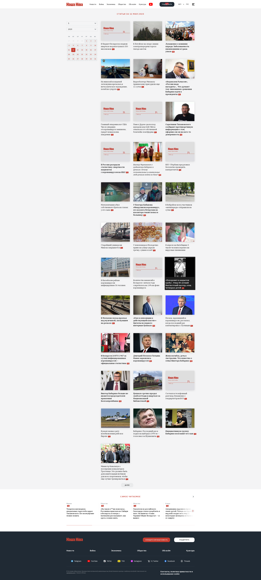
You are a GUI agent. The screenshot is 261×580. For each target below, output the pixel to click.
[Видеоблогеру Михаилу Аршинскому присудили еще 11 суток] (147, 77)
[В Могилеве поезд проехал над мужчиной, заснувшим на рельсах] (115, 311)
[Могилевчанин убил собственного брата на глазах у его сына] (115, 199)
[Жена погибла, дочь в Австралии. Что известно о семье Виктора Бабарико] (180, 349)
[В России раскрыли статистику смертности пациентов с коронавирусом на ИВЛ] (115, 159)
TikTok (109, 561)
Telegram (77, 561)
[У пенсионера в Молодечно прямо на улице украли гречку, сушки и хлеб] (147, 236)
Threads (187, 561)
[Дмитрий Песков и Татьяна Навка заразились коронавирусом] (147, 349)
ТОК (123, 561)
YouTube (94, 561)
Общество (122, 4)
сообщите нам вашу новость (156, 540)
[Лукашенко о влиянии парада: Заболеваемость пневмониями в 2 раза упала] (180, 37)
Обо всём (132, 4)
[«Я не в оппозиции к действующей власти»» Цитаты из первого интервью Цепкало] (147, 311)
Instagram (138, 561)
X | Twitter (154, 561)
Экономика (111, 4)
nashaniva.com (70, 573)
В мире (167, 503)
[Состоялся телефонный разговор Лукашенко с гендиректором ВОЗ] (180, 386)
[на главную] (74, 4)
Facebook (171, 561)
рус (187, 4)
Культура (142, 4)
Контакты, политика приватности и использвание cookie (176, 572)
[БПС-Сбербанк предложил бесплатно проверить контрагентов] (180, 159)
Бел (179, 4)
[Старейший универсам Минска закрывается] (115, 236)
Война (101, 4)
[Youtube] (151, 4)
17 (167, 506)
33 (68, 506)
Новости (93, 4)
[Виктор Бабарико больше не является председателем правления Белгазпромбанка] (115, 386)
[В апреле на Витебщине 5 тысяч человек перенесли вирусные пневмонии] (180, 236)
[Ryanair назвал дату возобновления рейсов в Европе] (115, 422)
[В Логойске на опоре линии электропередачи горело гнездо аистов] (147, 37)
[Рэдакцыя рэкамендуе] (193, 496)
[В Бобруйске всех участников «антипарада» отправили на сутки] (180, 199)
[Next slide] (193, 511)
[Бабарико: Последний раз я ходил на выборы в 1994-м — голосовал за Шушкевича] (147, 422)
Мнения (69, 503)
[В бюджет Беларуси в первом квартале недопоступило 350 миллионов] (115, 37)
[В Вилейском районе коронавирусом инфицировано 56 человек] (115, 273)
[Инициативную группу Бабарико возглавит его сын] (180, 422)
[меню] (193, 4)
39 (102, 506)
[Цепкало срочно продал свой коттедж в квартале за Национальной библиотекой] (147, 386)
